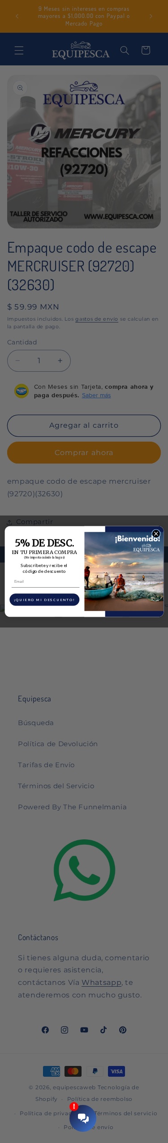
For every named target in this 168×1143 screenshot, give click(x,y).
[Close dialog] (156, 534)
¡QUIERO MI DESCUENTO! (44, 599)
